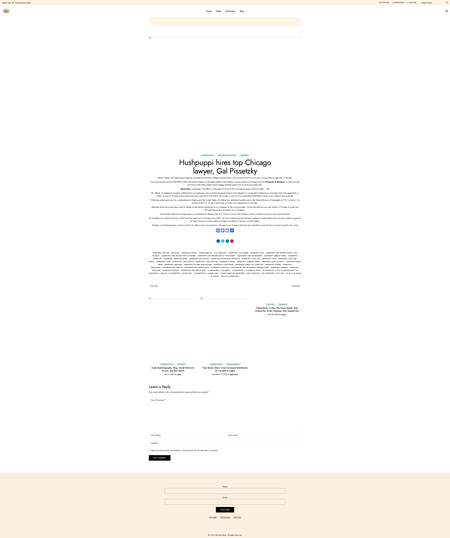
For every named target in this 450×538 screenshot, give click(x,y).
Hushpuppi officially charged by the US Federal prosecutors (240, 267)
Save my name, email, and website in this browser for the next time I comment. (184, 450)
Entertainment (233, 364)
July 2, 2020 (169, 374)
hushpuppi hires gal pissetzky (250, 265)
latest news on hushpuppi (232, 273)
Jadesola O (234, 374)
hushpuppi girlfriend (224, 265)
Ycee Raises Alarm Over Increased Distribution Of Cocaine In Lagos (225, 369)
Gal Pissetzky (220, 253)
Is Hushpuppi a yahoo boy (180, 273)
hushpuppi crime (227, 262)
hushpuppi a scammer (238, 253)
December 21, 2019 (219, 374)
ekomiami (176, 253)
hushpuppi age (257, 253)
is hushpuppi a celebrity (219, 270)
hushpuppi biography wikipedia (225, 259)
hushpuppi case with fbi (207, 262)
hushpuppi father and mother (198, 265)
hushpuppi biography (199, 259)
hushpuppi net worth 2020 (196, 267)
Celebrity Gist (207, 155)
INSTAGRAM (225, 517)
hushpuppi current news (248, 262)
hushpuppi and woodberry (250, 256)
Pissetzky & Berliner (275, 181)
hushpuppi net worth (172, 267)
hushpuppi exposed (173, 265)
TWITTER (237, 517)
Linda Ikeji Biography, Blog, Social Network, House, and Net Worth (173, 369)
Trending (244, 155)
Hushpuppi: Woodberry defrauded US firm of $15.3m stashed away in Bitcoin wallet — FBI (230, 188)
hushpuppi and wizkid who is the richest (217, 256)
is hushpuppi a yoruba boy (206, 273)
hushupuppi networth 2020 (193, 270)
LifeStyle (181, 364)
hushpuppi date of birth (273, 262)
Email (225, 497)
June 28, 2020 (273, 314)
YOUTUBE (213, 517)
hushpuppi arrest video (275, 256)
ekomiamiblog (205, 253)
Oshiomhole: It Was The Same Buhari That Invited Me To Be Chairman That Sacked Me (277, 309)
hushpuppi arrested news (175, 259)
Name (225, 486)
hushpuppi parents (279, 267)
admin (179, 374)
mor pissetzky (253, 273)
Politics (270, 304)
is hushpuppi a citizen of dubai (246, 270)
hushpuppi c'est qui (251, 259)
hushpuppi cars (269, 259)
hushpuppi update (171, 270)
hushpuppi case (163, 262)
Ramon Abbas (164, 177)
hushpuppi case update (183, 262)
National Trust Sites (227, 155)
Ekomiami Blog (220, 535)
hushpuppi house (273, 265)
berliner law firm (161, 253)
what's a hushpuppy (230, 276)
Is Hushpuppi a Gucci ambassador (278, 270)
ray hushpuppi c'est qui (273, 273)
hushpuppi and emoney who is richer (178, 256)
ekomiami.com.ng (189, 253)
